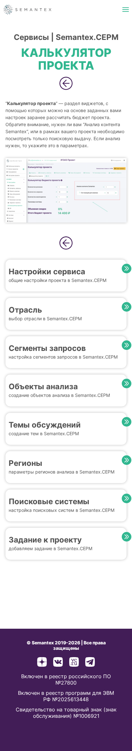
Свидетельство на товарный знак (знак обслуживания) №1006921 (66, 712)
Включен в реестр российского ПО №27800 (66, 679)
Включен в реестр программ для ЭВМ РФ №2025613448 (66, 696)
